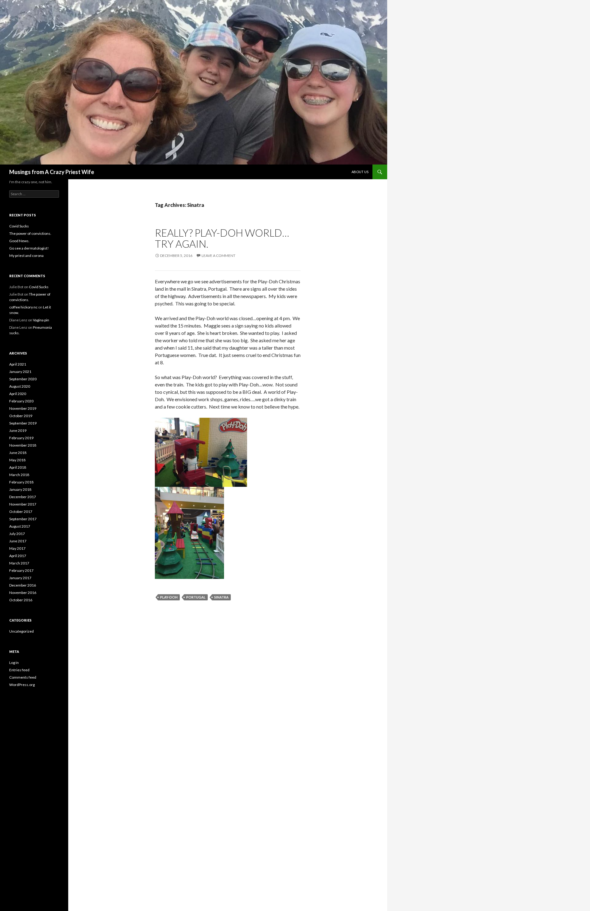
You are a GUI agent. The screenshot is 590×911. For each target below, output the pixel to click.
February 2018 (21, 482)
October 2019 (20, 415)
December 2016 (22, 585)
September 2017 (23, 519)
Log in (14, 662)
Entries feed (19, 670)
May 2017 (17, 548)
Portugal (196, 597)
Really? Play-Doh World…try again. (222, 238)
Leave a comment (218, 255)
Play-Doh (169, 597)
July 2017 (17, 533)
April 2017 (17, 555)
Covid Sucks (19, 226)
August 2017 (19, 526)
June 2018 (17, 452)
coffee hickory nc (23, 307)
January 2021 (20, 371)
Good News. (19, 240)
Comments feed (22, 677)
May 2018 (17, 460)
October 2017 (20, 511)
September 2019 (23, 423)
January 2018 (20, 489)
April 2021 (17, 364)
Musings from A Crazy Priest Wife (51, 172)
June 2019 (17, 430)
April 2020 (17, 393)
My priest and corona (26, 255)
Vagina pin (41, 320)
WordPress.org (22, 684)
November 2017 (22, 504)
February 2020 (21, 401)
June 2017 (17, 541)
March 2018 (19, 474)
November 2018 (22, 445)
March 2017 (19, 563)
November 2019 (22, 408)
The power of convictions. (30, 233)
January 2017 (20, 578)
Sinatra (221, 597)
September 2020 (23, 379)
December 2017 (22, 496)
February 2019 (21, 438)
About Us (360, 172)
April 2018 (17, 467)
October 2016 (20, 600)
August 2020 (19, 386)
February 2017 (21, 570)
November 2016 (22, 592)
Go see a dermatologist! (29, 248)
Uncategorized (21, 631)
